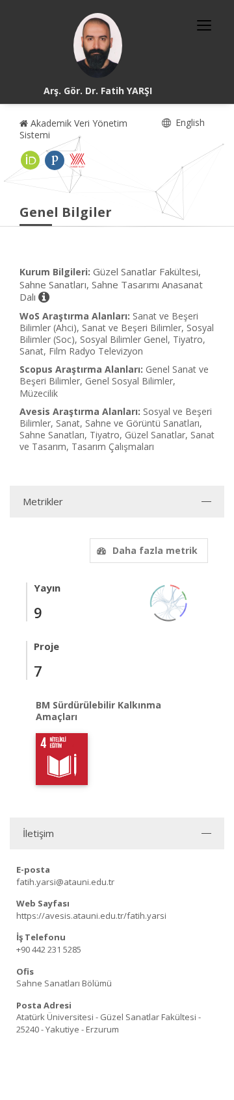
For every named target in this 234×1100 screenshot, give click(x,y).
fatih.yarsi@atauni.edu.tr (65, 882)
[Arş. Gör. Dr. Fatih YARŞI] (98, 45)
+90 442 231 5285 (48, 949)
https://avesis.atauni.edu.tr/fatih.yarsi (91, 915)
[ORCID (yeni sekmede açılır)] (31, 160)
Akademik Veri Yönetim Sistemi (73, 129)
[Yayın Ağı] (169, 601)
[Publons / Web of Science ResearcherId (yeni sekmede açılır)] (54, 160)
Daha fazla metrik (155, 550)
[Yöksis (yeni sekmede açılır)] (77, 160)
